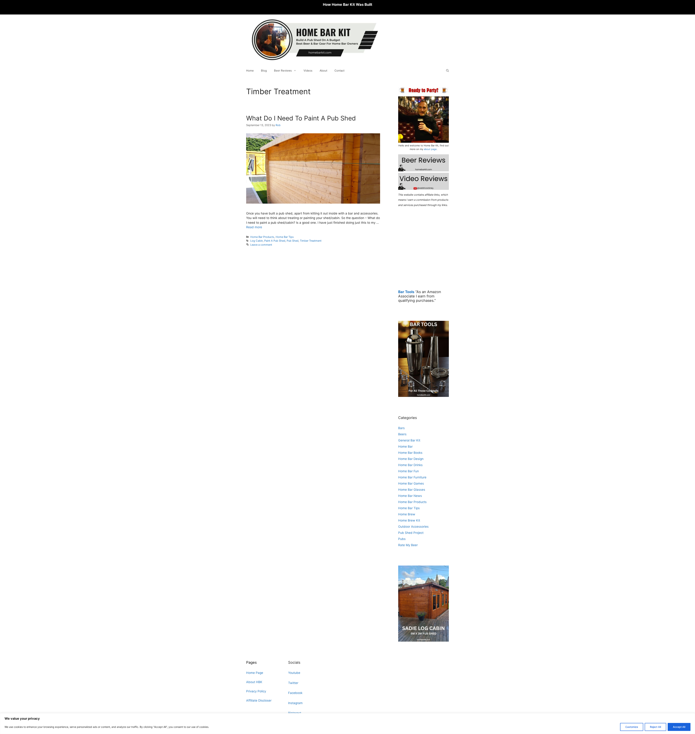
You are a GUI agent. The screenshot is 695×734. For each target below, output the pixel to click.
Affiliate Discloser (258, 700)
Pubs (402, 539)
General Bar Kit (409, 440)
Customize (631, 726)
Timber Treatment (310, 240)
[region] (347, 723)
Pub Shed (292, 240)
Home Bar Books (410, 452)
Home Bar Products (262, 236)
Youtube (294, 673)
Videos (308, 70)
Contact (339, 70)
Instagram (295, 703)
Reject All (655, 726)
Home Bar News (410, 496)
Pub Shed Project (411, 533)
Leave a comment (261, 244)
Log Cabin (256, 240)
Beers (402, 434)
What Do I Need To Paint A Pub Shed (301, 118)
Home (250, 70)
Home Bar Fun (408, 471)
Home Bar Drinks (410, 465)
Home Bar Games (411, 483)
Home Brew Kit (409, 520)
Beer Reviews (283, 70)
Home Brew (406, 514)
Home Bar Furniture (412, 477)
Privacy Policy (256, 691)
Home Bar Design (411, 459)
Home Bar (405, 446)
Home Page (254, 673)
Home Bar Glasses (411, 489)
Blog (264, 70)
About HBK (254, 682)
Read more (254, 227)
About (323, 70)
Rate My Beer (408, 545)
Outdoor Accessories (413, 526)
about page (430, 149)
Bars (401, 428)
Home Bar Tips (285, 236)
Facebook (295, 693)
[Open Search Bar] (447, 70)
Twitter (293, 683)
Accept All (679, 726)
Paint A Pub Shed (274, 240)
